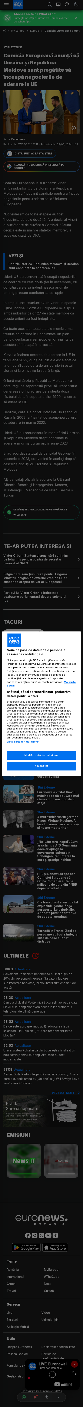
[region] (41, 703)
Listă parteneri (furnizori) (23, 741)
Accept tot (41, 765)
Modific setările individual (41, 755)
